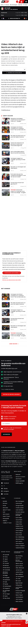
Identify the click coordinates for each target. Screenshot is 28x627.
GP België (5, 575)
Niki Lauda (18, 580)
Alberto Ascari (19, 563)
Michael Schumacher (19, 560)
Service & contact (20, 476)
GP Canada (6, 563)
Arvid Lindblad (19, 530)
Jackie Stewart (19, 572)
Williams (5, 520)
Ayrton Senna (19, 565)
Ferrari (4, 505)
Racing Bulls (6, 518)
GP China (5, 557)
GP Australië (6, 554)
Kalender (20, 4)
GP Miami (5, 561)
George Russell (19, 505)
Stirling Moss (19, 585)
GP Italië (5, 582)
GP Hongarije (6, 577)
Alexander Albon (20, 539)
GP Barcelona (6, 567)
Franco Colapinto (20, 545)
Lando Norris (19, 503)
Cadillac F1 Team (7, 523)
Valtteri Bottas (19, 528)
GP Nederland (6, 579)
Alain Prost (18, 558)
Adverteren (19, 478)
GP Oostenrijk (6, 570)
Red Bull (5, 501)
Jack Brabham (19, 597)
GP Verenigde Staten (6, 591)
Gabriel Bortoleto (20, 547)
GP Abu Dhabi (6, 598)
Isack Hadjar (19, 517)
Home (2, 4)
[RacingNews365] (5, 2)
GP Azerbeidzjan (7, 586)
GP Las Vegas (6, 594)
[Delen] (24, 69)
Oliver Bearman (20, 543)
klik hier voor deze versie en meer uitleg (11, 279)
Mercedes (5, 507)
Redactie (18, 474)
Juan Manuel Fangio (19, 588)
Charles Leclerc (20, 507)
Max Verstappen (13, 4)
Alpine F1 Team (7, 510)
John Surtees (19, 599)
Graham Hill (19, 593)
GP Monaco (6, 565)
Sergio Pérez (19, 524)
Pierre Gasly (19, 532)
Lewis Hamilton (19, 510)
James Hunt (19, 570)
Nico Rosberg (19, 555)
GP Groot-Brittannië (5, 572)
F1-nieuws (6, 4)
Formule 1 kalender (11, 461)
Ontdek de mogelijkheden (11, 394)
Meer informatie (15, 18)
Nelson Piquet (19, 595)
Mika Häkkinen (19, 574)
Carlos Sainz (4, 93)
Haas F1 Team (6, 516)
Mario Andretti (19, 601)
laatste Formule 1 (8, 450)
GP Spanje (5, 584)
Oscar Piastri (19, 519)
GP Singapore (6, 588)
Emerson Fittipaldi (20, 590)
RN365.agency (19, 483)
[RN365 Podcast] (17, 1)
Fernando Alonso (20, 512)
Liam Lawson (19, 541)
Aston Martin (6, 514)
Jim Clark (18, 578)
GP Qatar (5, 596)
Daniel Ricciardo (21, 80)
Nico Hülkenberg (20, 537)
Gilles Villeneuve (20, 567)
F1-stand (25, 4)
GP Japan (5, 559)
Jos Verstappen (20, 576)
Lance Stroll (19, 535)
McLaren (5, 503)
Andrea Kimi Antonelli (19, 515)
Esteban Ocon (19, 526)
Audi (4, 512)
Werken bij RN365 (20, 481)
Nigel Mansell (19, 583)
